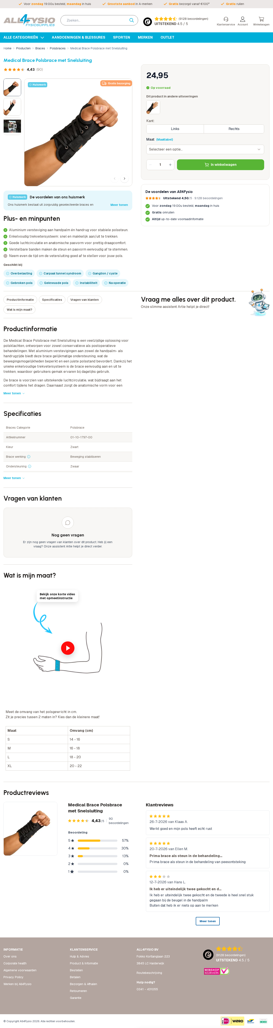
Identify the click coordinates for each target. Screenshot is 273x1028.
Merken (145, 37)
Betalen (75, 977)
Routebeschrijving (149, 973)
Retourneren (78, 991)
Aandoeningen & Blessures (78, 37)
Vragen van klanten (84, 300)
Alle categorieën (21, 37)
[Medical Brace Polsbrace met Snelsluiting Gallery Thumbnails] (12, 106)
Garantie (75, 998)
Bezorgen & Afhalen (83, 984)
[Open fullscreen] (78, 132)
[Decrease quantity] (150, 165)
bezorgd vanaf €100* (189, 4)
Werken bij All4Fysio (17, 984)
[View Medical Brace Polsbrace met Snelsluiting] (12, 87)
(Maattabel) (164, 139)
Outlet (167, 37)
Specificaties (52, 300)
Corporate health (15, 963)
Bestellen (76, 970)
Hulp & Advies (79, 956)
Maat (150, 139)
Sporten (121, 37)
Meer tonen (119, 205)
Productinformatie (20, 300)
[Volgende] (124, 178)
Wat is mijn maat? (19, 310)
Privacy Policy (13, 977)
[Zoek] (133, 20)
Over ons (10, 956)
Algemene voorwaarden (19, 970)
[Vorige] (114, 178)
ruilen (235, 4)
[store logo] (29, 20)
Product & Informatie (84, 963)
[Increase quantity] (170, 165)
